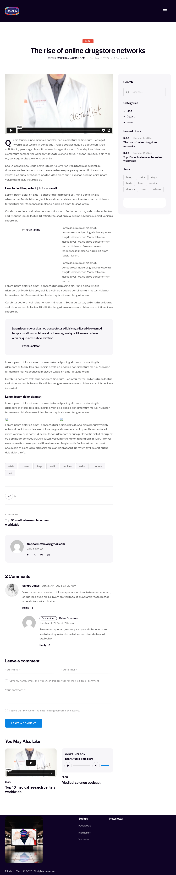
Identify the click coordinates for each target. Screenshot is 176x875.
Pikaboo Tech (14, 871)
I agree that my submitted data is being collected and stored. (44, 710)
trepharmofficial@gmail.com (46, 544)
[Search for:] (144, 92)
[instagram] (48, 555)
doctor (142, 177)
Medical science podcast (81, 782)
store (143, 189)
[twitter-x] (35, 555)
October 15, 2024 (142, 138)
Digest (131, 116)
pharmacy (97, 466)
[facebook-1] (28, 555)
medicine (67, 466)
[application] (87, 765)
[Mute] (96, 765)
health (53, 466)
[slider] (105, 765)
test (10, 473)
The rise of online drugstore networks (140, 144)
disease (25, 466)
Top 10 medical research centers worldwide (30, 789)
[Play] (68, 765)
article (11, 466)
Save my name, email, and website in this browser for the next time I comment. (54, 680)
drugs (39, 466)
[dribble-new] (41, 555)
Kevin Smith (33, 230)
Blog (88, 41)
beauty (129, 177)
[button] (165, 10)
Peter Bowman (68, 618)
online (82, 466)
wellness (157, 189)
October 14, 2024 (142, 153)
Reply (25, 607)
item (140, 183)
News (130, 122)
